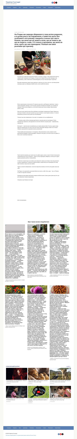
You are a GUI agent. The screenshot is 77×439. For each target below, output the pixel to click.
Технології (50, 7)
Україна (14, 7)
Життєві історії (33, 49)
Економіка (38, 7)
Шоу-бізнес (57, 7)
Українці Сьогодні (13, 2)
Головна (9, 7)
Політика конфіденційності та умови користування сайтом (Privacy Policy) (21, 435)
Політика (32, 7)
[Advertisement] (38, 19)
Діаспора (25, 7)
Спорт (44, 7)
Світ (20, 7)
